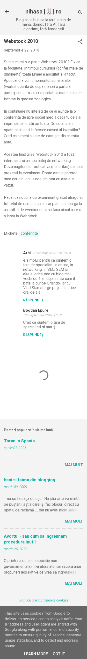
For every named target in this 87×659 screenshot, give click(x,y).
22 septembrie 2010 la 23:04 (52, 253)
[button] (80, 42)
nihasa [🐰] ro (43, 11)
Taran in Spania (19, 440)
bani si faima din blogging (29, 479)
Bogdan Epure (36, 310)
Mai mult (74, 465)
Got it (59, 654)
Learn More (36, 654)
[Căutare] (80, 13)
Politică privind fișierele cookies (43, 600)
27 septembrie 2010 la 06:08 (44, 315)
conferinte (29, 233)
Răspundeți (33, 300)
